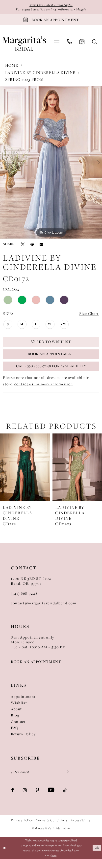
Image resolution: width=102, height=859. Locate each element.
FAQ (15, 727)
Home (11, 65)
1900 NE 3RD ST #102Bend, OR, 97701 (31, 581)
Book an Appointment (51, 353)
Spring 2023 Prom (24, 79)
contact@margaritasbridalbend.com (43, 603)
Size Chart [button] (89, 313)
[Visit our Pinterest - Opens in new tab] (37, 790)
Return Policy (23, 734)
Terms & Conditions (52, 820)
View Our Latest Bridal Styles (51, 5)
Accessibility (81, 820)
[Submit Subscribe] (66, 772)
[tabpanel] (51, 162)
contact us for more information (43, 384)
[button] (56, 42)
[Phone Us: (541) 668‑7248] (69, 41)
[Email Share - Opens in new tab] (41, 244)
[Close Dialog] (4, 848)
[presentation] (25, 467)
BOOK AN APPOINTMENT (36, 661)
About (16, 708)
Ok (97, 848)
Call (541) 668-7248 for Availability (51, 366)
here (53, 855)
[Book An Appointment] (82, 41)
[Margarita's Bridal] (24, 42)
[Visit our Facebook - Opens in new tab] (12, 790)
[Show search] (94, 41)
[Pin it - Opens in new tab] (32, 244)
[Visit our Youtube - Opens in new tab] (51, 790)
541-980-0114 (63, 9)
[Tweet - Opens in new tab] (23, 244)
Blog (15, 715)
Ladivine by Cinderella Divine (40, 72)
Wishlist (19, 702)
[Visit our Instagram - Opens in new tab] (25, 790)
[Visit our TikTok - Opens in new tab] (65, 790)
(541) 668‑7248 (24, 593)
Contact (18, 721)
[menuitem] (56, 42)
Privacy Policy (22, 820)
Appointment (23, 696)
